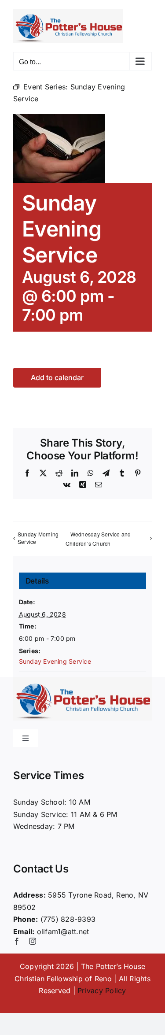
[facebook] (16, 941)
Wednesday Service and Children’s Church (98, 538)
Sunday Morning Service (38, 537)
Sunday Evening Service (55, 661)
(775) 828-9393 (67, 919)
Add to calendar (57, 377)
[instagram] (32, 941)
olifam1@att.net (63, 931)
